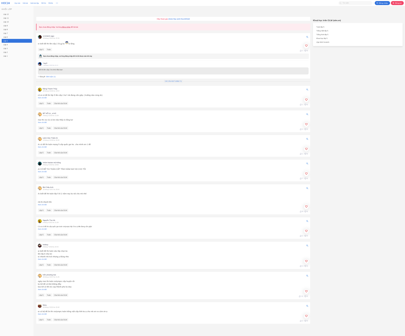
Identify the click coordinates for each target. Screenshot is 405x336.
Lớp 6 (5, 37)
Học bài (17, 3)
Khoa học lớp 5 (321, 38)
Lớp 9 (5, 26)
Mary (45, 305)
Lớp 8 (5, 29)
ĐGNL (51, 3)
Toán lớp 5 (320, 27)
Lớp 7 (5, 33)
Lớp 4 (5, 45)
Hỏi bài (25, 3)
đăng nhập (66, 27)
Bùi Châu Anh (48, 187)
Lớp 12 (6, 14)
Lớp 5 (5, 41)
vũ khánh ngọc (48, 36)
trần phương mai (49, 275)
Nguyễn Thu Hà (49, 220)
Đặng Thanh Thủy (50, 89)
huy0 (45, 63)
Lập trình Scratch (322, 42)
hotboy (45, 245)
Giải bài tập (34, 3)
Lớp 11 (6, 18)
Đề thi (43, 3)
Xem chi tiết (42, 98)
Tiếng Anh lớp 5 (322, 34)
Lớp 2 (5, 52)
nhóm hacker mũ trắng (52, 163)
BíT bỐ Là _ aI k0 (49, 113)
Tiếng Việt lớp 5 (322, 31)
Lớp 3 (5, 48)
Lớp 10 (6, 22)
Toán (49, 49)
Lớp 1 (5, 56)
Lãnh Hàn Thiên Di (50, 138)
